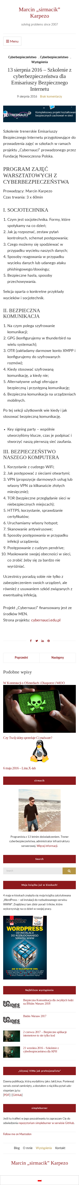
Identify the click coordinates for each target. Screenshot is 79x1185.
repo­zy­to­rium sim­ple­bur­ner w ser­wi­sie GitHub (46, 1123)
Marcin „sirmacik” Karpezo (39, 12)
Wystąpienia (39, 62)
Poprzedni (21, 657)
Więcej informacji (47, 846)
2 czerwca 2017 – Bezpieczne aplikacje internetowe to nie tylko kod (45, 1033)
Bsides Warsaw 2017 (34, 1016)
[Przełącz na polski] (40, 1180)
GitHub (17, 1095)
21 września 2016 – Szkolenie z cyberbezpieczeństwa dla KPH (41, 1049)
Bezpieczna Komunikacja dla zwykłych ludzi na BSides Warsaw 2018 (48, 1002)
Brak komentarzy (51, 96)
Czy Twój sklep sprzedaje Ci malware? (27, 738)
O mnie (27, 1148)
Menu (14, 41)
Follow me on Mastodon (17, 1134)
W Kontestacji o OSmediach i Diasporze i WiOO (34, 683)
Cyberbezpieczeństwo (22, 57)
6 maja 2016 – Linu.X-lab (19, 768)
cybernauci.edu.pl (45, 620)
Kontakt (60, 1148)
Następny (57, 657)
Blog (17, 1148)
